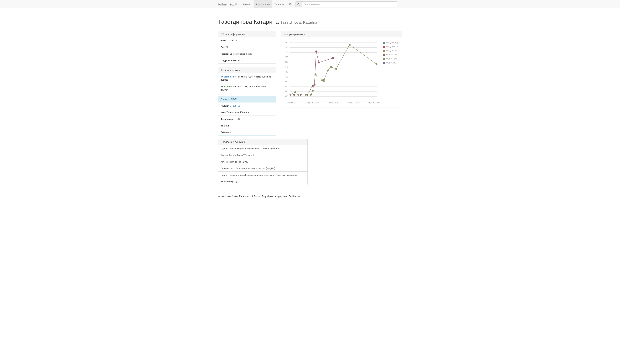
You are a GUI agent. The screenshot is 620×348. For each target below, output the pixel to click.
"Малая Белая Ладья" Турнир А (237, 155)
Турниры (279, 4)
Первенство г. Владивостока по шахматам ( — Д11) (248, 168)
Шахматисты (263, 4)
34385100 (235, 105)
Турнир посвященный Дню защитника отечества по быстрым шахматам (259, 174)
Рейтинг (247, 4)
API (290, 4)
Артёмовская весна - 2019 (234, 161)
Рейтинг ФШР (228, 4)
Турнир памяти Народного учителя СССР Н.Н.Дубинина (250, 148)
